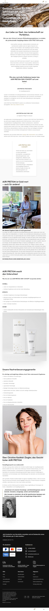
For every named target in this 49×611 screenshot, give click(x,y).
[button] (2, 223)
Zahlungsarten (6, 581)
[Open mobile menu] (46, 2)
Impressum (35, 576)
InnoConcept (9, 602)
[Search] (37, 2)
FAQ (4, 576)
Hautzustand (32, 134)
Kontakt (4, 584)
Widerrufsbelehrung (37, 581)
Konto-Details (21, 576)
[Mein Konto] (40, 2)
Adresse (20, 579)
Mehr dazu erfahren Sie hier (17, 104)
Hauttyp (24, 134)
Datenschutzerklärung (38, 579)
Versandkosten (6, 579)
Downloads (20, 581)
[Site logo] (5, 1)
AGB (34, 574)
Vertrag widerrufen (37, 584)
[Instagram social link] (28, 597)
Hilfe (4, 574)
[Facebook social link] (25, 597)
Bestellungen (21, 574)
